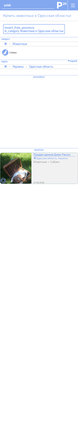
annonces (39, 150)
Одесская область (41, 66)
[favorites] (3, 181)
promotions (39, 77)
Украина (18, 66)
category (5, 39)
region (4, 61)
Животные (19, 44)
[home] (62, 5)
